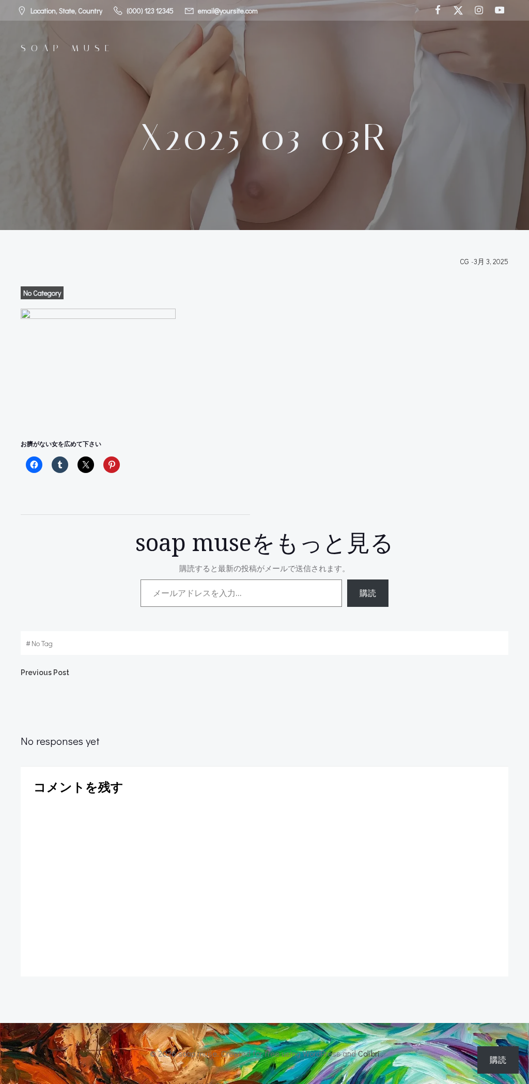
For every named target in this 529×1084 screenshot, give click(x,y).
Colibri (369, 1053)
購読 (368, 593)
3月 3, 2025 (491, 261)
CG (464, 261)
